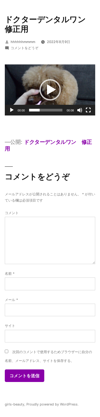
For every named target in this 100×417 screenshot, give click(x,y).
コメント (12, 213)
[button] (50, 90)
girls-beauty (14, 404)
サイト (10, 326)
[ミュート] (79, 110)
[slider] (45, 110)
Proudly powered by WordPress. (52, 404)
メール (11, 300)
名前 (9, 274)
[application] (50, 89)
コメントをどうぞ (24, 48)
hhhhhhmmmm (23, 42)
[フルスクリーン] (88, 110)
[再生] (11, 110)
